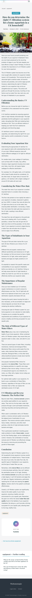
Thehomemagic (16, 584)
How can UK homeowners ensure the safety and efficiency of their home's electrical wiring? (15, 568)
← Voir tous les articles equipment (11, 541)
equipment (9, 8)
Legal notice (13, 589)
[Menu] (28, 1)
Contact (20, 589)
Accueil (3, 8)
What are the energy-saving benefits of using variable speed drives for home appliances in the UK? (15, 561)
